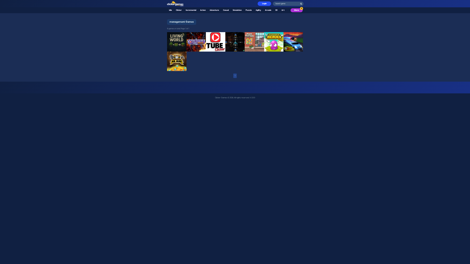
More (296, 10)
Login (264, 4)
